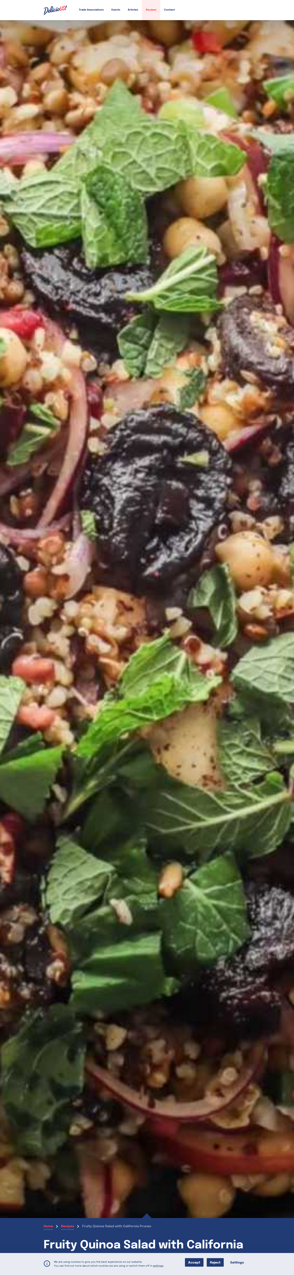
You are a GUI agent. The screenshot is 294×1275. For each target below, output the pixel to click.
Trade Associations (91, 10)
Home (48, 1226)
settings (158, 1265)
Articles (133, 10)
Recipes (151, 10)
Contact (169, 10)
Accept (194, 1262)
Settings (237, 1262)
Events (115, 10)
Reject (215, 1262)
